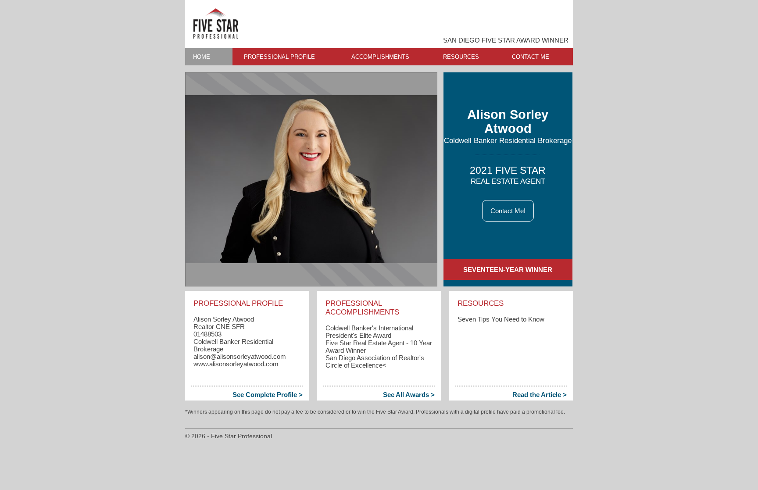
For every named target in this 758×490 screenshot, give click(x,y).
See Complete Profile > (267, 394)
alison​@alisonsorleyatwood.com (239, 356)
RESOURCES (461, 57)
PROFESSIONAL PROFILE (279, 57)
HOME (201, 57)
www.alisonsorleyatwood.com (236, 364)
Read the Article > (539, 394)
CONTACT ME (530, 57)
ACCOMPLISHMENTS (380, 57)
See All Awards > (409, 394)
